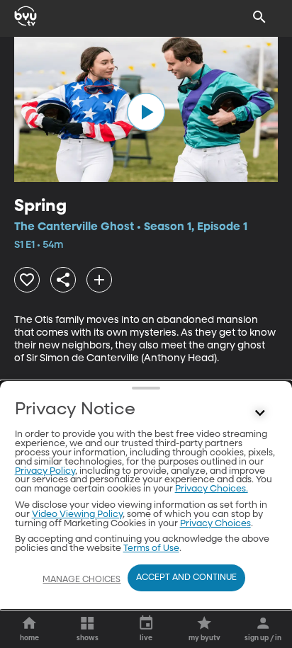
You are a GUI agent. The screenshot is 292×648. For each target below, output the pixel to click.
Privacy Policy (45, 471)
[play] (146, 112)
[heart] (27, 279)
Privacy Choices (215, 523)
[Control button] (259, 413)
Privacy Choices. (211, 489)
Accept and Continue (186, 578)
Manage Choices (81, 580)
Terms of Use (151, 548)
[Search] (259, 17)
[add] (99, 279)
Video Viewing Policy (77, 514)
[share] (63, 279)
